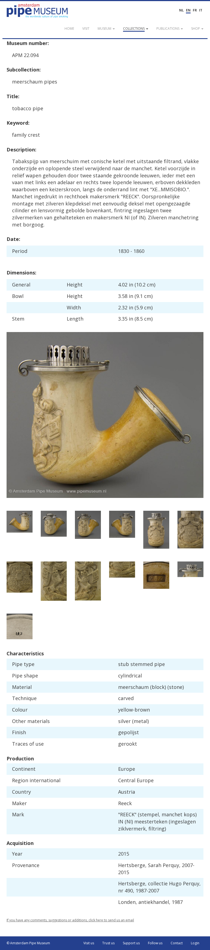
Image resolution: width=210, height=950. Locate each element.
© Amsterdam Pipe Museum (28, 943)
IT (200, 10)
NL (181, 10)
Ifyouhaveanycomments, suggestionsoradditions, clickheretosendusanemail (70, 920)
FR (195, 10)
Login (195, 943)
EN (188, 10)
